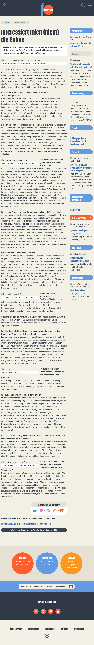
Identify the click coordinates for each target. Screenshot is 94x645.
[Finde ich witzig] (54, 510)
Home (5, 23)
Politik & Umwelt (20, 23)
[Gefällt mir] (34, 510)
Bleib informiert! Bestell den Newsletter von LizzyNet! (43, 586)
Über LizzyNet (16, 629)
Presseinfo (50, 629)
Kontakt (64, 629)
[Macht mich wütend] (61, 510)
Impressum (79, 629)
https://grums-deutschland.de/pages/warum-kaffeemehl (29, 524)
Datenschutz (33, 629)
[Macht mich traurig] (48, 510)
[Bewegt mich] (41, 510)
